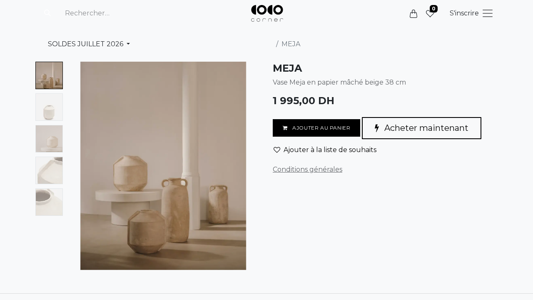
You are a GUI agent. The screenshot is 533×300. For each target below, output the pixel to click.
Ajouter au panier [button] (321, 128)
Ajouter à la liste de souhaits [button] (330, 150)
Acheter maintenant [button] (425, 128)
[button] (80, 166)
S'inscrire (464, 13)
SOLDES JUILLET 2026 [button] (86, 44)
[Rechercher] (47, 13)
